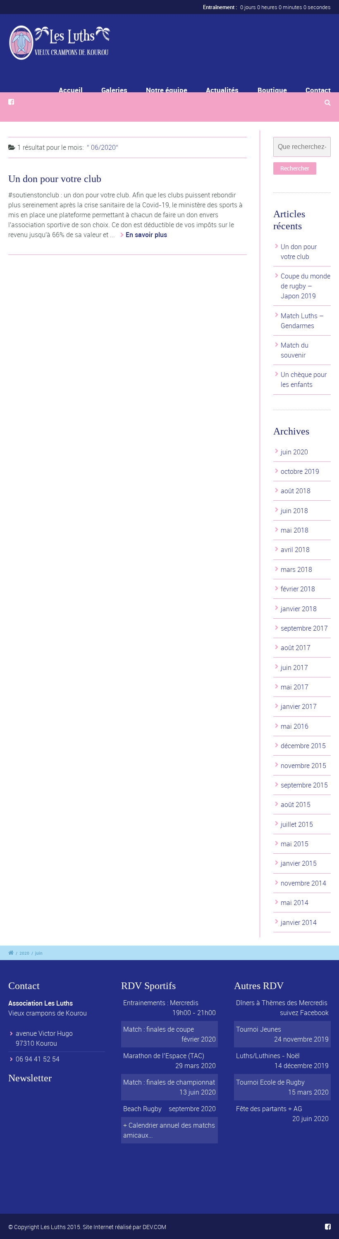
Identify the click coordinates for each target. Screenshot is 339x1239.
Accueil (71, 90)
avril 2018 (295, 549)
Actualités (222, 90)
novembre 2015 (303, 765)
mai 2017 (294, 687)
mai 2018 (294, 530)
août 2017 (295, 647)
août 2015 (295, 804)
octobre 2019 (300, 471)
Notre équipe (166, 90)
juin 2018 (294, 510)
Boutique (272, 90)
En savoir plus (146, 234)
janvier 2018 (299, 608)
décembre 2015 (303, 745)
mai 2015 (294, 843)
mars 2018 (296, 569)
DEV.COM (154, 1227)
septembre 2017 (304, 628)
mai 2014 (294, 902)
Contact (318, 90)
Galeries (114, 90)
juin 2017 (294, 667)
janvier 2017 (299, 706)
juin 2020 (294, 451)
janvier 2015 (299, 863)
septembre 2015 (304, 785)
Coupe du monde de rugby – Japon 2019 (305, 285)
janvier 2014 (299, 922)
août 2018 (295, 490)
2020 (24, 953)
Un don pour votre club (54, 178)
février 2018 (298, 588)
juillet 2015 (297, 824)
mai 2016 (294, 726)
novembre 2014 (303, 883)
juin (39, 953)
